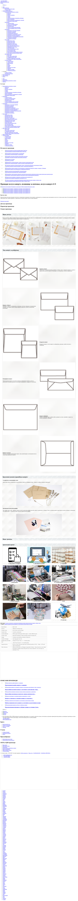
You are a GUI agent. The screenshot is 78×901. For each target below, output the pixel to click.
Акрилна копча (10, 61)
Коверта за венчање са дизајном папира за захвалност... (19, 698)
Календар (9, 13)
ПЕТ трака (9, 55)
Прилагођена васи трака (10, 8)
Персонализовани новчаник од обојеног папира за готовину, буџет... (22, 707)
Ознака (8, 16)
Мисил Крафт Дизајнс (7, 134)
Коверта (8, 14)
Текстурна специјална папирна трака (14, 53)
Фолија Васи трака (11, 40)
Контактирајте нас (6, 74)
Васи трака (7, 39)
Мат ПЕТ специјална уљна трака (13, 58)
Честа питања (5, 75)
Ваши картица (10, 63)
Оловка (8, 17)
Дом (3, 6)
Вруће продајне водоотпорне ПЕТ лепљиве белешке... (15, 172)
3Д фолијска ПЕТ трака (12, 57)
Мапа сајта (30, 753)
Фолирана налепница (11, 32)
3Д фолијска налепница (12, 37)
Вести (4, 76)
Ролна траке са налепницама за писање (15, 52)
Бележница (7, 22)
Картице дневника (11, 15)
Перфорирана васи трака (12, 46)
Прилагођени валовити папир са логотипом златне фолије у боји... (21, 689)
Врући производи (24, 753)
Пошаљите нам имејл (4, 201)
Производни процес (9, 73)
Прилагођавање (6, 7)
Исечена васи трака (11, 42)
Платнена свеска (10, 26)
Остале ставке (8, 9)
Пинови (8, 65)
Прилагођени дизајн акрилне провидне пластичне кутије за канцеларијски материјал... (22, 175)
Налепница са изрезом (11, 31)
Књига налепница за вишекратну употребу (15, 20)
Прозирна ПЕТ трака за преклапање (14, 59)
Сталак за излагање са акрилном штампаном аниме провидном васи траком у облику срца (23, 623)
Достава (4, 727)
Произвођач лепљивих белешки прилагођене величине (16, 157)
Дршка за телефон (10, 69)
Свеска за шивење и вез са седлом (14, 28)
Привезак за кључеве (11, 67)
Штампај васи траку (11, 41)
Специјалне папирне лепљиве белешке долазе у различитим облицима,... (19, 166)
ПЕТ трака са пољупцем (12, 56)
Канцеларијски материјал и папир (9, 80)
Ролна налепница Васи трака (13, 48)
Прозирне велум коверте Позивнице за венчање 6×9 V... (16, 178)
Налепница (7, 29)
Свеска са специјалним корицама (13, 27)
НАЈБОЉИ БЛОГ (36, 753)
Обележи (9, 68)
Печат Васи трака (10, 47)
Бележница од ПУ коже (11, 25)
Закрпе (8, 66)
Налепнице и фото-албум (12, 21)
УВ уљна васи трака (11, 49)
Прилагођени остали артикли (8, 740)
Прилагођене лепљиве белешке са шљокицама (14, 154)
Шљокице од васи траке (12, 43)
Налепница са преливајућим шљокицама (15, 36)
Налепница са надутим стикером (13, 30)
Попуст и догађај (6, 726)
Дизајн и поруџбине (7, 725)
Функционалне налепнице (12, 33)
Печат (8, 64)
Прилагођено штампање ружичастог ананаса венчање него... (20, 694)
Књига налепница (10, 19)
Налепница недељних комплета (13, 35)
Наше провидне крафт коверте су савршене (16, 685)
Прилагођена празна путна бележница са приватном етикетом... (17, 169)
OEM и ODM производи (7, 10)
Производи (5, 79)
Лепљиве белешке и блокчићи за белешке (15, 18)
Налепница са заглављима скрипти (14, 34)
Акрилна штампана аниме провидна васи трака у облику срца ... (17, 181)
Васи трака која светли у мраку (13, 45)
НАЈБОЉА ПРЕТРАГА (45, 753)
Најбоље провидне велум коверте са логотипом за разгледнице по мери (18, 624)
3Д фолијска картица (11, 70)
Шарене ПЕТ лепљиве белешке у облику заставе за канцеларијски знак (19, 163)
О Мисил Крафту (8, 72)
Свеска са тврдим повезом (12, 24)
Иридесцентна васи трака (12, 44)
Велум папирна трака (9, 125)
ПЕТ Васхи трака (8, 54)
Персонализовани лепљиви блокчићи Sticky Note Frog (15, 151)
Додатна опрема (8, 60)
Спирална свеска (10, 23)
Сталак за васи (10, 62)
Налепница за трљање (11, 38)
